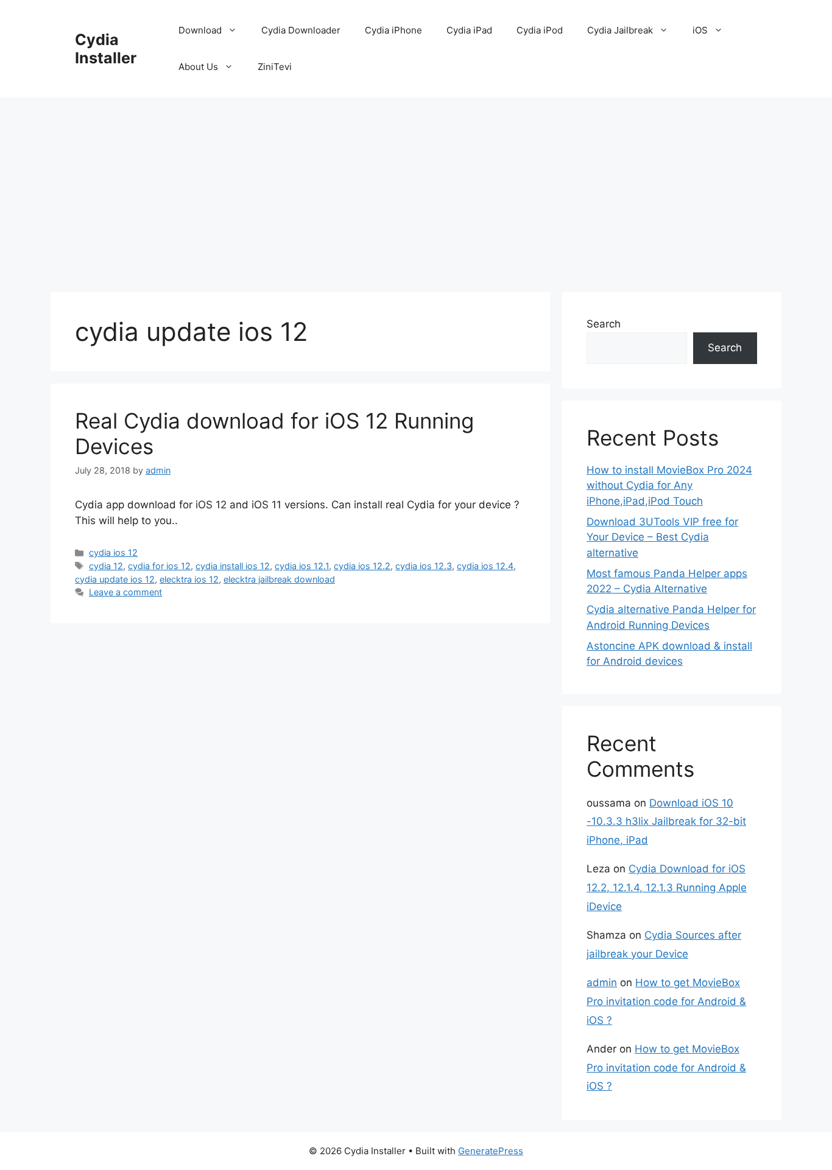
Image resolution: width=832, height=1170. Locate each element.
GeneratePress (490, 1151)
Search (604, 324)
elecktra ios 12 (189, 579)
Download (200, 30)
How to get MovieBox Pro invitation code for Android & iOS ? (666, 1001)
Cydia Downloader (300, 30)
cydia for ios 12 (159, 566)
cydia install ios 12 (233, 566)
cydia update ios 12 (115, 579)
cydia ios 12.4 (485, 566)
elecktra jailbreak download (279, 579)
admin (602, 982)
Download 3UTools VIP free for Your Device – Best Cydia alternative (662, 537)
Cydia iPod (539, 30)
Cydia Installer (105, 48)
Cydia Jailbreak (620, 30)
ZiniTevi (275, 66)
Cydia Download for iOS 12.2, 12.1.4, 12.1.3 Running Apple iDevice (667, 887)
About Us (198, 66)
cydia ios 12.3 (423, 566)
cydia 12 (106, 566)
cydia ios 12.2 (362, 566)
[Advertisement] (416, 188)
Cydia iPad (469, 30)
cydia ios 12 (113, 552)
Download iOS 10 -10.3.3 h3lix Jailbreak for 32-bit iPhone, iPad (666, 821)
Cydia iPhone (393, 30)
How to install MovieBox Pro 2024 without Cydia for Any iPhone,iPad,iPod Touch (669, 485)
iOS (700, 30)
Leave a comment (125, 592)
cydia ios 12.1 (302, 566)
